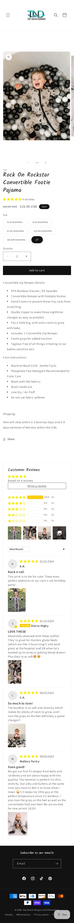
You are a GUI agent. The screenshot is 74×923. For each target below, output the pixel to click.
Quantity (8, 248)
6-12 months (17, 231)
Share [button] (11, 439)
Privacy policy (41, 914)
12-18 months (45, 231)
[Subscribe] (56, 863)
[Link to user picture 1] (17, 600)
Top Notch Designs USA (35, 909)
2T (37, 239)
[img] (29, 561)
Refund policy (24, 914)
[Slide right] (45, 162)
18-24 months (18, 240)
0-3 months (17, 223)
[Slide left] (28, 162)
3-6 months (42, 223)
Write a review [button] (36, 486)
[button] (8, 15)
